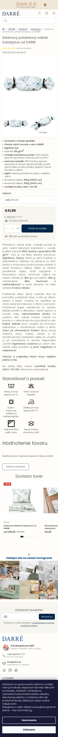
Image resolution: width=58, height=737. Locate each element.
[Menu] (51, 13)
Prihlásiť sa (44, 617)
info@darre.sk (14, 663)
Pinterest (16, 671)
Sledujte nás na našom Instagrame (28, 560)
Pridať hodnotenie (15, 469)
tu (40, 710)
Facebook (4, 671)
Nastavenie (28, 720)
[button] (20, 539)
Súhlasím (28, 729)
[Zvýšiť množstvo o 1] (17, 224)
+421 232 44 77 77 (16, 655)
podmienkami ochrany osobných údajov (36, 625)
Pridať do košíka (36, 224)
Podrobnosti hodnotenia (14, 52)
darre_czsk (10, 671)
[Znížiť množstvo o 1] (7, 224)
